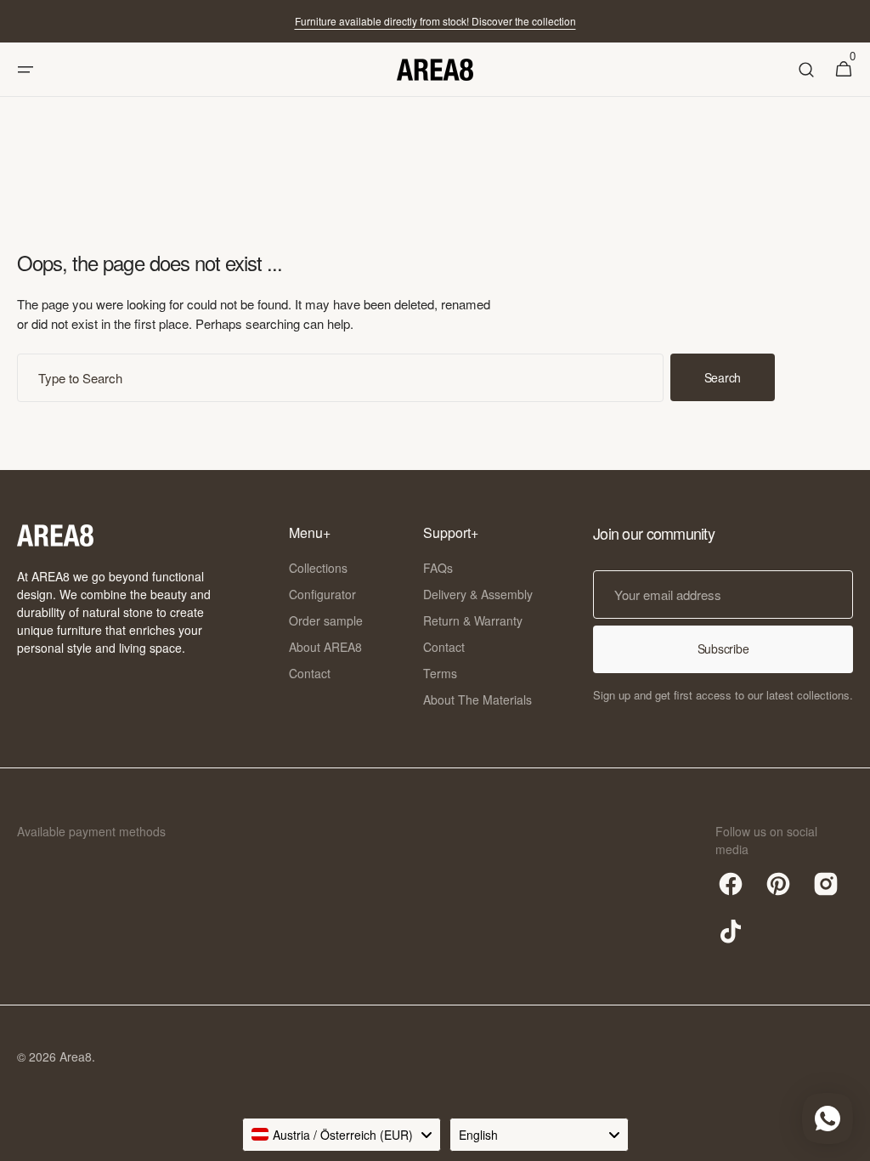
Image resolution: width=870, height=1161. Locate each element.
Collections (318, 567)
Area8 (75, 1056)
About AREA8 (325, 646)
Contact (309, 673)
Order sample (326, 620)
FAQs (438, 567)
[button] (25, 69)
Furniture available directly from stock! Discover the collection (435, 21)
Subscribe (723, 648)
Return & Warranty (473, 620)
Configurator (322, 594)
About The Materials (477, 699)
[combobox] (340, 378)
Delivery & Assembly (478, 594)
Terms (440, 673)
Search (722, 377)
